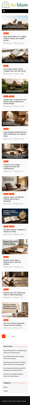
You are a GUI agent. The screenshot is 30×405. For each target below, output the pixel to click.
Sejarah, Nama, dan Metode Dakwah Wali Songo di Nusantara (14, 199)
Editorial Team (8, 43)
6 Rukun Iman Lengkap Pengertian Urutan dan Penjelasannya (12, 166)
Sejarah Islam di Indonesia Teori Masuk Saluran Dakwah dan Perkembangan (15, 101)
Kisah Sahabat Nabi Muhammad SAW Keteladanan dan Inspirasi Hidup (15, 134)
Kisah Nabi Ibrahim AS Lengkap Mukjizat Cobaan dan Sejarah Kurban (15, 38)
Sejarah (6, 33)
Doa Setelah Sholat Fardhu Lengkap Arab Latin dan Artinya (13, 357)
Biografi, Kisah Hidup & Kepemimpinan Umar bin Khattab (12, 262)
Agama (6, 66)
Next (13, 336)
